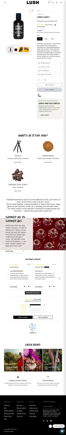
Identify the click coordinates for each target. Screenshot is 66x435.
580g (52, 39)
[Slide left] (6, 49)
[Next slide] (59, 278)
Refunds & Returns (9, 410)
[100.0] (32, 327)
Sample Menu (44, 115)
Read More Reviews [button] (33, 292)
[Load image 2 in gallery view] (15, 49)
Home (38, 10)
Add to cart (49, 85)
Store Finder (32, 405)
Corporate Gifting (33, 410)
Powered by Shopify (9, 431)
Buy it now (49, 89)
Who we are (20, 405)
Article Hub (32, 413)
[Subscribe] (61, 406)
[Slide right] (31, 49)
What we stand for (21, 408)
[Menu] (5, 2)
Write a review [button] (22, 317)
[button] (53, 2)
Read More (17, 162)
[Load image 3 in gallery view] (21, 49)
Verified (32, 332)
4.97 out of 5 (37, 299)
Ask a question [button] (43, 317)
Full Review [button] (13, 286)
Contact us (7, 405)
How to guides (33, 416)
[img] (14, 264)
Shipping (46, 32)
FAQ (5, 408)
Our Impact (19, 410)
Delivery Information (9, 413)
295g (46, 39)
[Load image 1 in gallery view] (10, 49)
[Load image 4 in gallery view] (26, 49)
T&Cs (5, 419)
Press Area (19, 416)
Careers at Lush (33, 408)
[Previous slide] (6, 278)
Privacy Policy (7, 416)
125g (39, 39)
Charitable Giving (21, 413)
